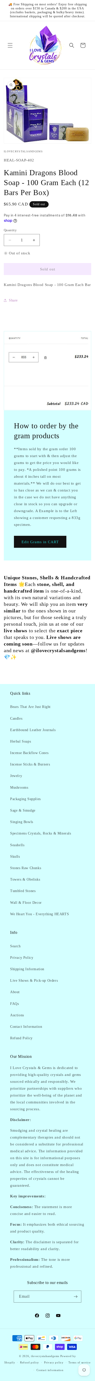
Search (15, 946)
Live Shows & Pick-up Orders (34, 980)
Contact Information (26, 1027)
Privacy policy (54, 1362)
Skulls (15, 856)
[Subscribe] (75, 1297)
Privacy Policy (21, 958)
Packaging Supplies (25, 799)
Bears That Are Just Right (30, 707)
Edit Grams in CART (40, 542)
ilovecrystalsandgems (45, 1356)
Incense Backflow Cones (29, 753)
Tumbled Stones (22, 891)
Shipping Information (27, 969)
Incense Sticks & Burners (30, 764)
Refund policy (29, 1362)
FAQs (14, 1004)
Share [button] (13, 300)
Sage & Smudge (22, 810)
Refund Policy (21, 1038)
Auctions (17, 1015)
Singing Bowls (21, 822)
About (15, 992)
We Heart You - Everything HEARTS (39, 914)
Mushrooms (19, 787)
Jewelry (16, 776)
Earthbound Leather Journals (32, 730)
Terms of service (79, 1362)
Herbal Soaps (20, 741)
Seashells (17, 845)
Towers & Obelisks (25, 879)
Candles (16, 718)
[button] (10, 45)
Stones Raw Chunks (25, 868)
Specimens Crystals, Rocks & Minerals (40, 833)
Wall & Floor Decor (26, 903)
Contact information (49, 1370)
